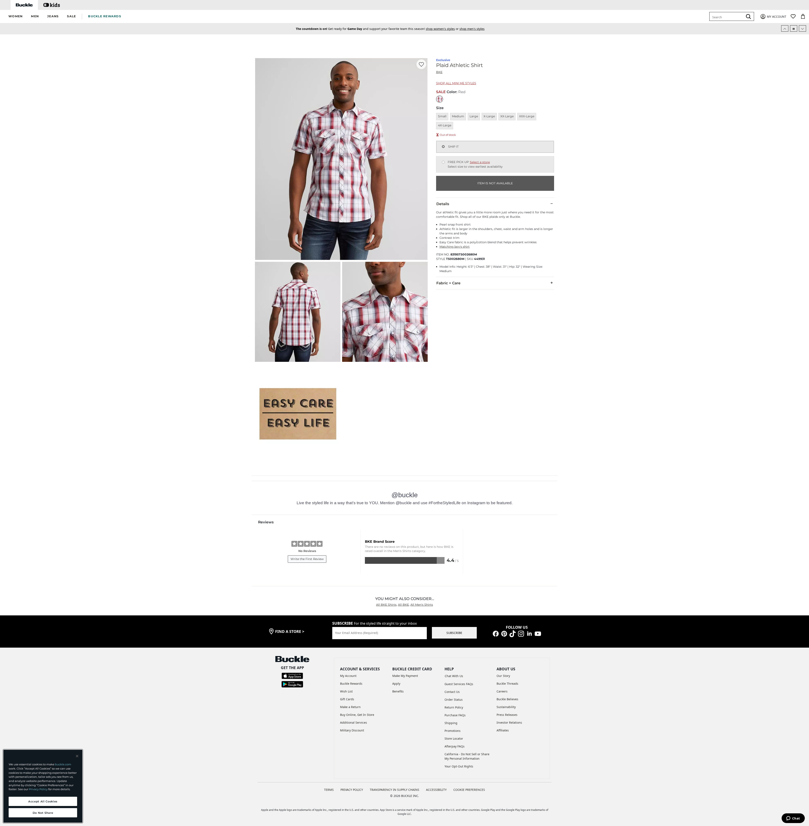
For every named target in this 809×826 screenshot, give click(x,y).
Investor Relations (509, 722)
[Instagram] (521, 633)
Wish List (346, 691)
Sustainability (506, 707)
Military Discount (352, 730)
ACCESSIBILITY (436, 790)
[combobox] (729, 16)
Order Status (454, 700)
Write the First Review (307, 559)
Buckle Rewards (351, 684)
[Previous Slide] (784, 28)
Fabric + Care (448, 283)
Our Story (503, 676)
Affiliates (503, 730)
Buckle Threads (507, 684)
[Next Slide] (802, 28)
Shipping (451, 723)
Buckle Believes (507, 699)
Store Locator (454, 738)
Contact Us (452, 692)
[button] (15, 16)
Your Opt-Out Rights (459, 766)
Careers (502, 691)
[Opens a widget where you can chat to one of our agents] (793, 818)
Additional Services (353, 722)
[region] (42, 786)
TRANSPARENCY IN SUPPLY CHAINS (394, 790)
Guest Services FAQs (459, 684)
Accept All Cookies (43, 801)
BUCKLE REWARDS (104, 16)
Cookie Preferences (469, 790)
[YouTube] (538, 633)
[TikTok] (512, 633)
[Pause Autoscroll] (793, 28)
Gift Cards (347, 699)
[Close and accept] (77, 756)
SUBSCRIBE (454, 633)
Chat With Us (454, 676)
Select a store (480, 162)
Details (442, 204)
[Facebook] (496, 633)
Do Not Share (43, 812)
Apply (396, 684)
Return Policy (454, 707)
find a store (289, 631)
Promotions (453, 731)
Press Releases (507, 715)
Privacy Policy (38, 789)
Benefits (398, 691)
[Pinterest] (504, 633)
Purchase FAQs (455, 715)
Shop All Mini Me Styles (456, 83)
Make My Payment (405, 676)
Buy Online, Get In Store (357, 715)
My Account (348, 676)
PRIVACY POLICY (351, 790)
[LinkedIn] (529, 633)
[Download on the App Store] (292, 676)
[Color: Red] (439, 99)
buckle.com (63, 764)
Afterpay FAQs (455, 746)
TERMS (329, 790)
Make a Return (350, 707)
